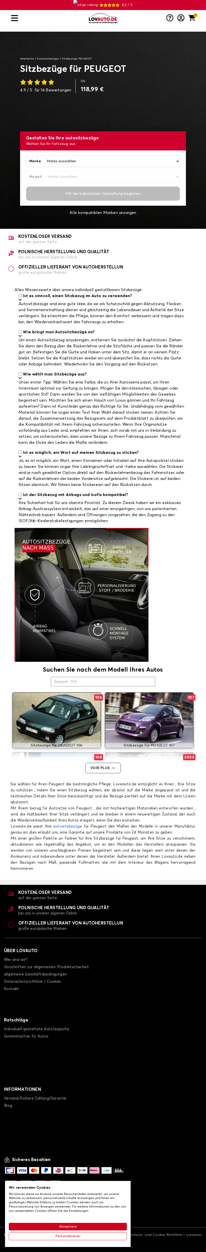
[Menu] (48, 18)
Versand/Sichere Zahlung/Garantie (35, 1098)
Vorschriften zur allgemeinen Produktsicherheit (46, 967)
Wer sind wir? (15, 960)
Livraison (194, 1235)
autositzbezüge (67, 826)
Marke (35, 161)
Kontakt (11, 989)
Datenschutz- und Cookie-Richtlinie (151, 1235)
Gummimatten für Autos (26, 1036)
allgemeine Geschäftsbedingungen (35, 974)
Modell (35, 177)
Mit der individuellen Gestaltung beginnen (103, 194)
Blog (8, 1106)
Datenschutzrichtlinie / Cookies (32, 982)
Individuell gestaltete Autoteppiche (36, 1029)
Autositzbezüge (48, 59)
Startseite (27, 59)
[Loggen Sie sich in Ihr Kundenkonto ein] (180, 18)
